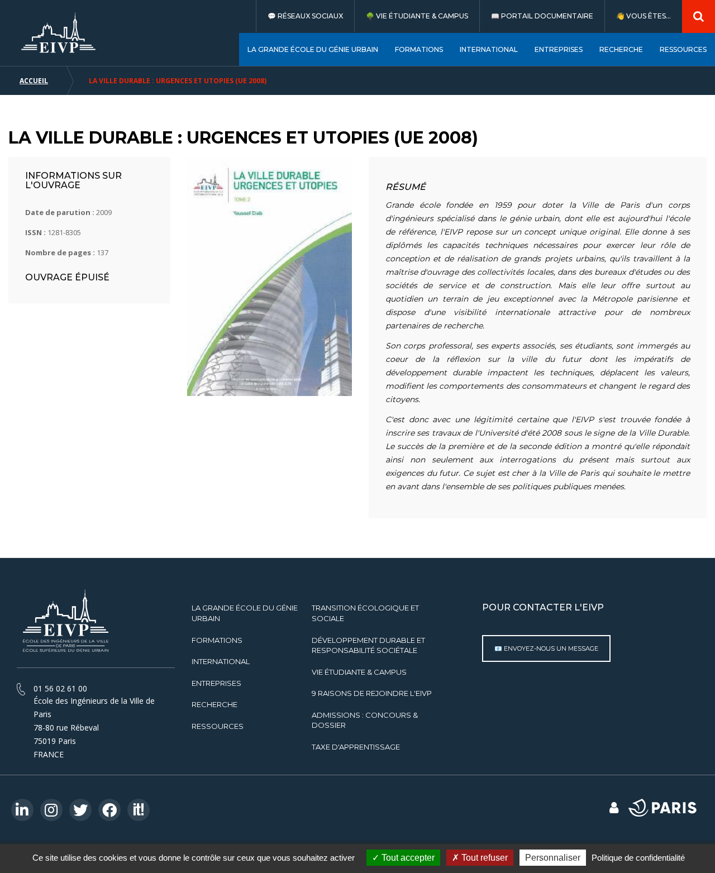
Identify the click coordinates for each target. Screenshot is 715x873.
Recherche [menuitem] (621, 49)
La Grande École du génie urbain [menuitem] (312, 49)
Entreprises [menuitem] (559, 49)
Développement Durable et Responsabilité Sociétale (368, 645)
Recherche (214, 704)
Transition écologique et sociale (365, 613)
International (221, 661)
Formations (217, 640)
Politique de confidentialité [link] (638, 857)
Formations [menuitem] (419, 49)
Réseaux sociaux (310, 16)
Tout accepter (407, 857)
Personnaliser (552, 857)
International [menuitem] (489, 49)
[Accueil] (59, 32)
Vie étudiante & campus (422, 16)
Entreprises (216, 683)
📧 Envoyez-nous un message (546, 648)
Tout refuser (483, 857)
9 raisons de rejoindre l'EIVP (372, 693)
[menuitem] (305, 16)
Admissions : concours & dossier (365, 720)
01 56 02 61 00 (60, 688)
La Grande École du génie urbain (245, 613)
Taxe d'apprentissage (356, 746)
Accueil (34, 80)
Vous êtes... (648, 16)
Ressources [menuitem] (683, 49)
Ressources (218, 726)
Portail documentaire (547, 16)
